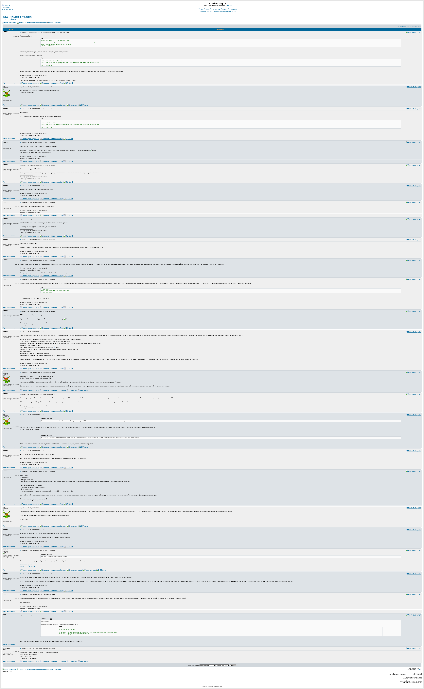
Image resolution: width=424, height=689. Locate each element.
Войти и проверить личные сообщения (220, 11)
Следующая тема (415, 26)
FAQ (201, 9)
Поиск (207, 9)
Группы (225, 9)
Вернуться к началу (9, 83)
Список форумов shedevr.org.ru (37, 22)
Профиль (203, 11)
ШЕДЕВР (229, 6)
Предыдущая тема (403, 26)
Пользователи (216, 9)
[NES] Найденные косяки (17, 16)
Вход (235, 11)
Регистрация (233, 9)
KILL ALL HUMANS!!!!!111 (28, 567)
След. (14, 19)
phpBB (208, 686)
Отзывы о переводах (54, 22)
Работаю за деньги (26, 565)
